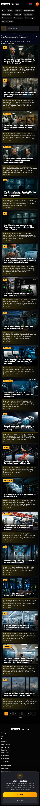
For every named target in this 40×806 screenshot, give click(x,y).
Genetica (18, 10)
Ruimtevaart (6, 18)
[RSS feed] (37, 4)
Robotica (18, 14)
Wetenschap (28, 14)
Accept (20, 794)
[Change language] (31, 4)
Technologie (29, 18)
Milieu (10, 10)
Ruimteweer (18, 18)
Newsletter (5, 768)
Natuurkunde (7, 14)
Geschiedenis (29, 10)
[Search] (3, 28)
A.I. (3, 10)
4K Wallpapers (7, 21)
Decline (20, 800)
